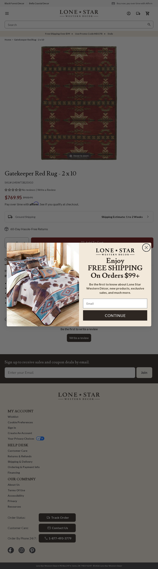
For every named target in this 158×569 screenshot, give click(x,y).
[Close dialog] (146, 247)
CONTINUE (115, 315)
